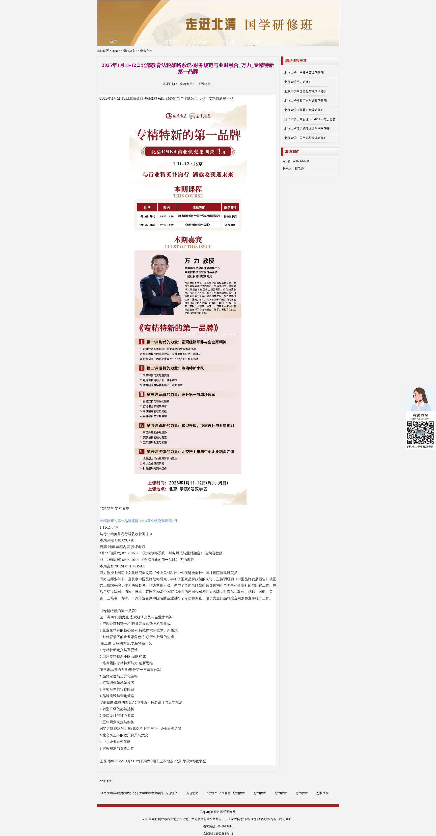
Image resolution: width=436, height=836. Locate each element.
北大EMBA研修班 (219, 793)
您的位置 (239, 793)
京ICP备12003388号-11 (218, 833)
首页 (113, 42)
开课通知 (228, 42)
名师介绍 (200, 42)
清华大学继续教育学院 (116, 793)
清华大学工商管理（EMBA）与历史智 (310, 119)
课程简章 (172, 42)
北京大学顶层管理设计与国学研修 (307, 128)
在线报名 (256, 42)
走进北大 (192, 793)
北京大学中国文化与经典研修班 (305, 91)
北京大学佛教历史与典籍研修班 (305, 100)
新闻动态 (145, 42)
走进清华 (171, 793)
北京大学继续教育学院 (148, 793)
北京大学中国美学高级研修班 (304, 72)
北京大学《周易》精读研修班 (304, 110)
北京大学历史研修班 (298, 82)
